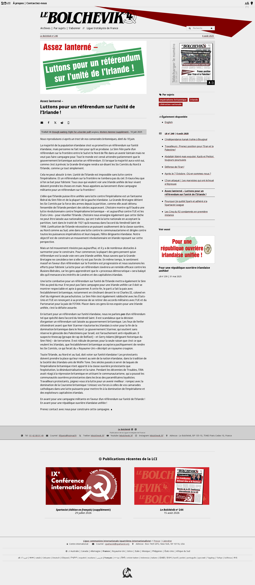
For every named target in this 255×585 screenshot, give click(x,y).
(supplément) (114, 131)
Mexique (146, 551)
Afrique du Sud (183, 551)
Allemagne (95, 551)
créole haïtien (133, 557)
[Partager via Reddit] (62, 122)
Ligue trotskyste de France (102, 28)
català (38, 557)
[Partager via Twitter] (55, 122)
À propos (18, 3)
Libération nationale (171, 104)
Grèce (130, 551)
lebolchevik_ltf (97, 435)
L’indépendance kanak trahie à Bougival (186, 139)
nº (49, 35)
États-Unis (169, 551)
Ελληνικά (65, 557)
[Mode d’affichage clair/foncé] (252, 3)
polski (182, 557)
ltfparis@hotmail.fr (68, 435)
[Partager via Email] (42, 122)
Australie (75, 551)
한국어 (169, 557)
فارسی (99, 557)
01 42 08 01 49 (36, 435)
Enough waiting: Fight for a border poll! (71, 131)
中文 (235, 557)
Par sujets (60, 28)
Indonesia (144, 557)
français (108, 557)
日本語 (162, 557)
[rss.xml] (135, 429)
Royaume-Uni (118, 551)
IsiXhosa (228, 557)
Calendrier (167, 540)
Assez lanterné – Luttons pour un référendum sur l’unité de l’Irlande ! (185, 192)
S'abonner (74, 28)
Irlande (194, 99)
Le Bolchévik (124, 429)
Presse (157, 540)
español (82, 557)
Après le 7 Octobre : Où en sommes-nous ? (188, 173)
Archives (45, 28)
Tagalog (210, 557)
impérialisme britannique (173, 99)
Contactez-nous (36, 3)
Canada (84, 551)
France (106, 551)
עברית (116, 557)
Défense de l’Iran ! (174, 166)
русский (201, 557)
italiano (154, 557)
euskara (91, 557)
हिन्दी (123, 557)
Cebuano (46, 557)
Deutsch (56, 557)
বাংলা (32, 558)
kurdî (175, 557)
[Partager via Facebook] (48, 122)
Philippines (157, 551)
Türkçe (219, 557)
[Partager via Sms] (68, 122)
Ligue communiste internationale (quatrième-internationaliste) (117, 540)
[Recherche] (212, 28)
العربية (25, 558)
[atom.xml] (132, 429)
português (191, 557)
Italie (137, 551)
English (169, 122)
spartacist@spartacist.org (117, 543)
